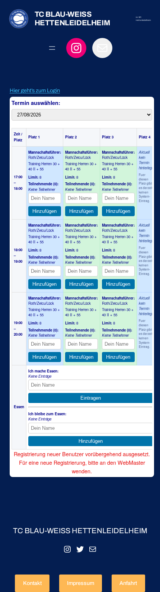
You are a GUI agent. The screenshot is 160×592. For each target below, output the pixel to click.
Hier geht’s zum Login (35, 90)
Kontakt (32, 583)
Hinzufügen (44, 211)
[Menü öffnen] (52, 48)
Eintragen (90, 398)
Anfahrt (128, 583)
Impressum (80, 583)
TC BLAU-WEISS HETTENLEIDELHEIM (72, 18)
